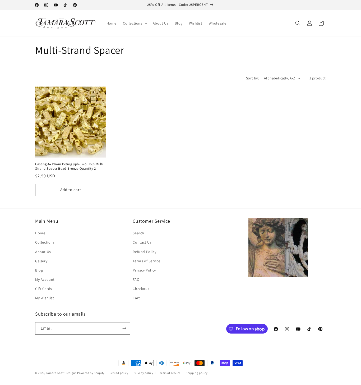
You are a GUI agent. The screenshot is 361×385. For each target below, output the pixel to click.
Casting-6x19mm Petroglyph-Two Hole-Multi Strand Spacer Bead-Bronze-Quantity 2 (69, 166)
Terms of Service (146, 261)
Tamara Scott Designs (61, 373)
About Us (43, 251)
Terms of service (169, 373)
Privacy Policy (144, 270)
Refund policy (119, 373)
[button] (135, 23)
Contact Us (142, 242)
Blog (39, 270)
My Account (45, 279)
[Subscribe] (124, 328)
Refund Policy (144, 251)
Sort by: (252, 78)
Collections (45, 242)
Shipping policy (197, 373)
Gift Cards (43, 288)
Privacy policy (143, 373)
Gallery (41, 261)
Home (40, 233)
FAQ (136, 279)
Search (138, 233)
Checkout (141, 288)
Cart (136, 298)
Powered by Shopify (90, 373)
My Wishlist (44, 298)
